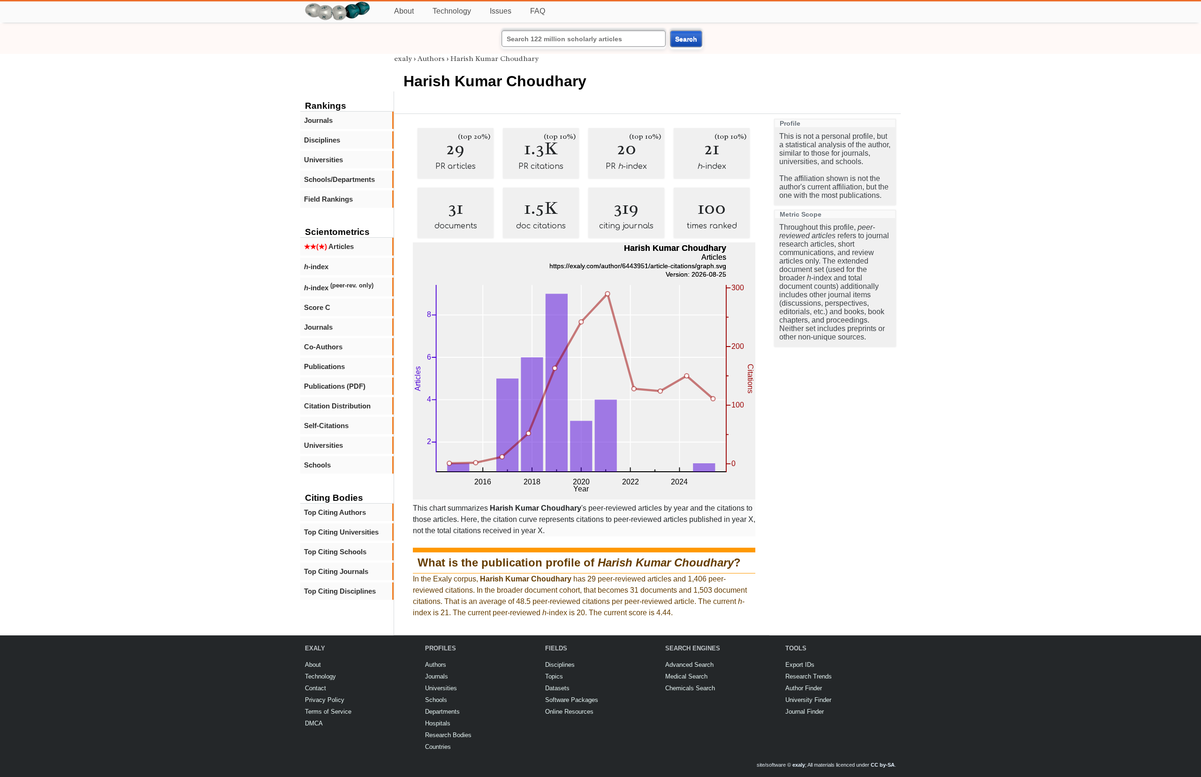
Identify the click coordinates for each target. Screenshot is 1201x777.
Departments (442, 711)
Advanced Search (689, 664)
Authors (431, 58)
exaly (403, 58)
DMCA (314, 723)
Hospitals (437, 723)
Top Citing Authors (335, 512)
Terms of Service (328, 711)
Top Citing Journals (336, 571)
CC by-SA (883, 765)
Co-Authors (323, 347)
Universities (323, 160)
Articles (329, 246)
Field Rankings (328, 199)
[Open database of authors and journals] (337, 5)
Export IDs (799, 664)
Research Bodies (448, 735)
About (404, 11)
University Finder (808, 699)
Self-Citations (326, 426)
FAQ (537, 11)
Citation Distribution (337, 406)
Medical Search (686, 676)
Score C (317, 307)
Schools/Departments (339, 179)
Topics (554, 676)
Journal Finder (804, 711)
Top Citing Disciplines (340, 591)
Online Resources (569, 711)
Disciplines (322, 140)
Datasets (557, 688)
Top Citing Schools (335, 552)
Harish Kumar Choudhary (494, 58)
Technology (452, 11)
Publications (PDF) (334, 386)
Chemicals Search (690, 688)
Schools (317, 465)
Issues (500, 11)
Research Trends (808, 676)
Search (686, 39)
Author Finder (803, 688)
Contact (315, 688)
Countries (438, 746)
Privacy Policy (324, 699)
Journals (318, 120)
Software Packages (571, 699)
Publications (324, 366)
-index (316, 267)
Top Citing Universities (341, 532)
